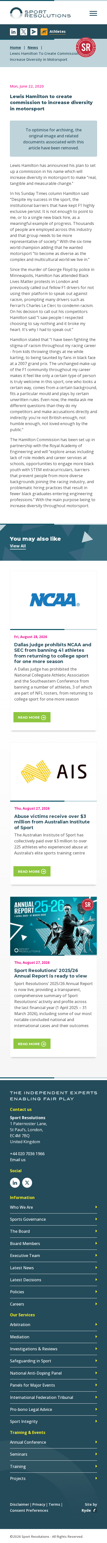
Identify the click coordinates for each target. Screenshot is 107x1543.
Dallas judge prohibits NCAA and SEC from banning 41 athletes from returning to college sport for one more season (52, 653)
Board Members (25, 1243)
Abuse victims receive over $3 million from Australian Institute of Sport (52, 822)
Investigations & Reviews (33, 1349)
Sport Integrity (24, 1421)
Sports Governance (28, 1219)
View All (18, 546)
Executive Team (25, 1255)
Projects (18, 1478)
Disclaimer (19, 1504)
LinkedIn (13, 31)
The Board (20, 1231)
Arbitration (20, 1324)
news (33, 47)
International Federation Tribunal (41, 1397)
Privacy (38, 1504)
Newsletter (33, 31)
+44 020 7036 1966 (27, 1153)
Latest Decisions (25, 1280)
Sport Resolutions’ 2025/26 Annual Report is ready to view (50, 973)
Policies (17, 1292)
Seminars (18, 1454)
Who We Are (21, 1207)
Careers (17, 1304)
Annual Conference (28, 1442)
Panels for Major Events (32, 1385)
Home (15, 47)
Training (18, 1466)
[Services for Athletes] (44, 31)
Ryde (86, 1510)
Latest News (22, 1268)
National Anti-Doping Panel (36, 1373)
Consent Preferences (29, 1510)
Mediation (19, 1337)
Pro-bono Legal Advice (31, 1409)
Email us (18, 1159)
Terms (54, 1504)
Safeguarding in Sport (30, 1361)
